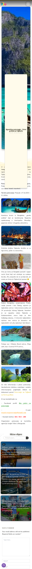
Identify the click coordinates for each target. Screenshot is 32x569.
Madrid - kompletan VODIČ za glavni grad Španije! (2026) (15, 475)
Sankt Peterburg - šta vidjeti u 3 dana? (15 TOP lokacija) (15, 502)
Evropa (5, 471)
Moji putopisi (12, 471)
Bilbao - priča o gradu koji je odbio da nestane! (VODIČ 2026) (15, 448)
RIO (4, 444)
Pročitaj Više (8, 464)
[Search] (27, 438)
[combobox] (15, 438)
